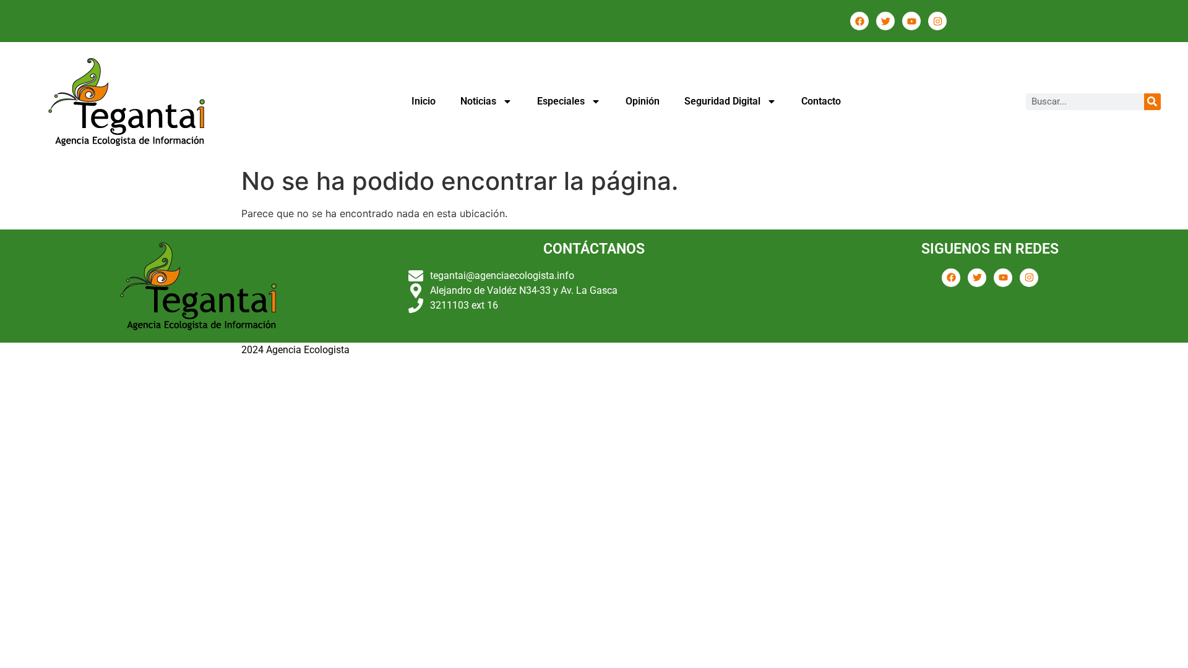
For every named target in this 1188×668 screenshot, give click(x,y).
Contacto (821, 101)
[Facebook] (859, 21)
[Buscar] (1152, 101)
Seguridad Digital (722, 101)
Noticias (478, 101)
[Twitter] (885, 21)
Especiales (561, 101)
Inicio (423, 101)
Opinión (643, 101)
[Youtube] (911, 21)
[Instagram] (937, 21)
